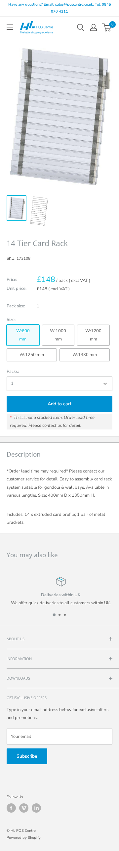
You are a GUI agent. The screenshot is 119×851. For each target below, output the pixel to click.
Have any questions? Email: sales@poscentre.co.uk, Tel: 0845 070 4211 (59, 8)
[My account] (93, 27)
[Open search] (80, 27)
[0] (107, 27)
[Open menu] (10, 27)
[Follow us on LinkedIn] (36, 808)
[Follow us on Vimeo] (23, 808)
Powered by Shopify (24, 837)
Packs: (13, 372)
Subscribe (27, 756)
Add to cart (59, 404)
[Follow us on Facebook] (11, 808)
